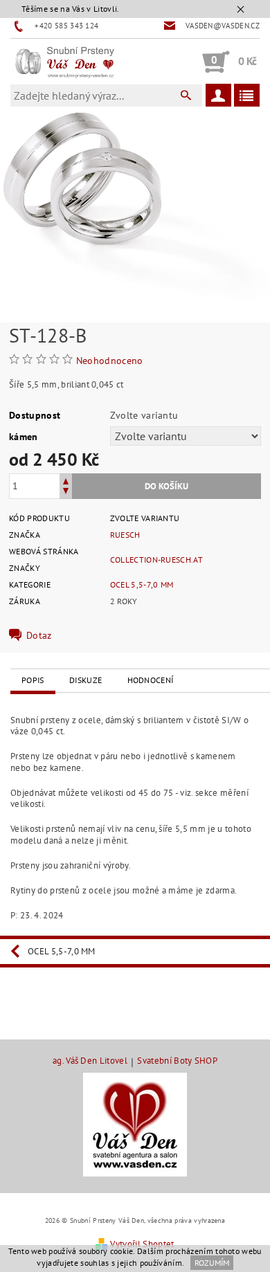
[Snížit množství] (66, 492)
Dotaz (39, 635)
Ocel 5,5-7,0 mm (142, 584)
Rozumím (212, 1262)
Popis (32, 680)
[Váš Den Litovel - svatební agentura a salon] (135, 1123)
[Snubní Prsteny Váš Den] (64, 62)
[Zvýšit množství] (66, 480)
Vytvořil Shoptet (142, 1244)
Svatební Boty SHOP (177, 1061)
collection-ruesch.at (156, 559)
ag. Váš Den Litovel (90, 1061)
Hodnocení (150, 680)
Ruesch (125, 534)
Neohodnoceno (109, 360)
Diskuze (85, 680)
